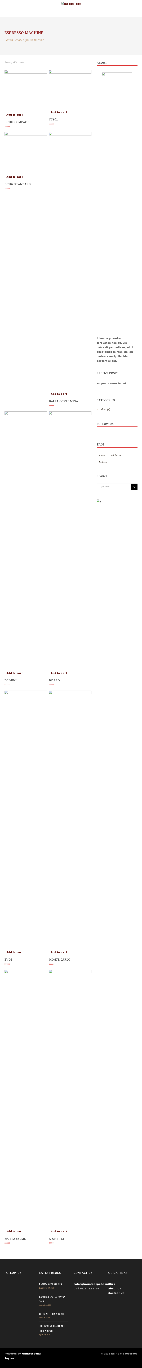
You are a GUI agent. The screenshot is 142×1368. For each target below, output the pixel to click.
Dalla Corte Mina (63, 401)
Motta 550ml (15, 1239)
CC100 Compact (17, 122)
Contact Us (116, 1293)
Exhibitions (116, 455)
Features (103, 462)
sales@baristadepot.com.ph (93, 1284)
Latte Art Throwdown (51, 1313)
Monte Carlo (59, 959)
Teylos (9, 1358)
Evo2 (8, 959)
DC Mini (10, 680)
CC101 (53, 119)
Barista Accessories (50, 1284)
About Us (114, 1288)
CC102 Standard (18, 184)
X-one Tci (56, 1239)
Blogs (103, 409)
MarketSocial (31, 1353)
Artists (102, 455)
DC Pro (54, 680)
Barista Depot (13, 40)
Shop (111, 1284)
